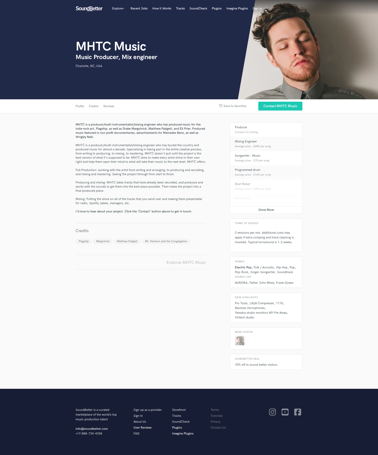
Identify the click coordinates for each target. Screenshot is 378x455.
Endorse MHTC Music (186, 262)
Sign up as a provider (147, 410)
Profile (80, 106)
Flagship (84, 241)
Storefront (179, 410)
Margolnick (102, 241)
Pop (292, 267)
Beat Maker (242, 184)
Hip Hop (281, 267)
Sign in (257, 8)
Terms (215, 410)
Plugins (217, 8)
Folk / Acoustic (264, 267)
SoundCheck (198, 8)
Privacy (215, 422)
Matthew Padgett (127, 241)
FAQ (136, 433)
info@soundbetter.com (92, 429)
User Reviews (142, 428)
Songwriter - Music (247, 156)
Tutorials (217, 416)
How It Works (161, 8)
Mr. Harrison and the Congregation (166, 241)
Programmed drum (247, 170)
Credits (94, 106)
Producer (241, 127)
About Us (139, 422)
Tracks (180, 8)
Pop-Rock (241, 272)
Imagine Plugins (237, 8)
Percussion (242, 198)
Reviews (108, 106)
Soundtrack (285, 272)
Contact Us (218, 428)
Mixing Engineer (246, 141)
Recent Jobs (139, 8)
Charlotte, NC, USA (89, 66)
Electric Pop (243, 267)
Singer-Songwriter (262, 272)
